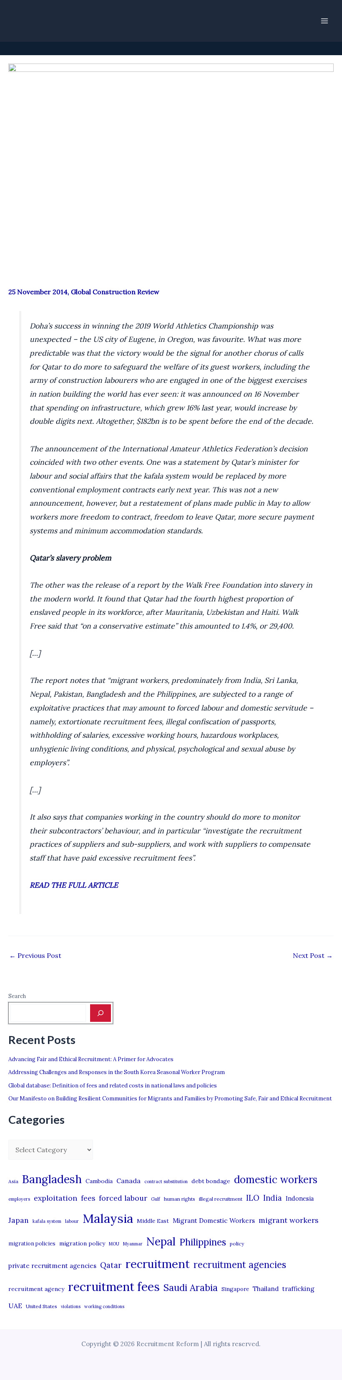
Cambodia (99, 1181)
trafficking (298, 1289)
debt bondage (210, 1181)
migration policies (31, 1243)
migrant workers (289, 1220)
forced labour (123, 1198)
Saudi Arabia (190, 1287)
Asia (13, 1181)
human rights (179, 1199)
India (272, 1198)
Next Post (313, 955)
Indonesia (300, 1198)
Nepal (161, 1241)
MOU (114, 1244)
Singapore (235, 1289)
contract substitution (166, 1181)
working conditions (104, 1306)
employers (19, 1199)
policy (237, 1243)
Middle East (153, 1221)
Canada (128, 1180)
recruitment (158, 1264)
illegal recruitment (220, 1199)
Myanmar (133, 1244)
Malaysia (108, 1218)
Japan (18, 1220)
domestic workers (275, 1179)
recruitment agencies (240, 1265)
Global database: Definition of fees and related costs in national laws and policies (112, 1085)
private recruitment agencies (52, 1266)
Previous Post (35, 955)
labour (72, 1221)
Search (17, 996)
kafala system (47, 1221)
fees (88, 1198)
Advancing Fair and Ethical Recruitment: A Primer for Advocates (91, 1059)
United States (41, 1306)
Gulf (155, 1199)
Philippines (202, 1242)
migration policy (82, 1243)
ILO (252, 1198)
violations (70, 1306)
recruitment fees (114, 1286)
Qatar (111, 1265)
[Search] (100, 1013)
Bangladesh (52, 1179)
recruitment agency (36, 1289)
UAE (15, 1305)
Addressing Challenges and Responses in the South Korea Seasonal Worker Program (116, 1072)
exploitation (55, 1198)
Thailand (266, 1289)
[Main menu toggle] (324, 21)
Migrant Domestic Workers (214, 1221)
